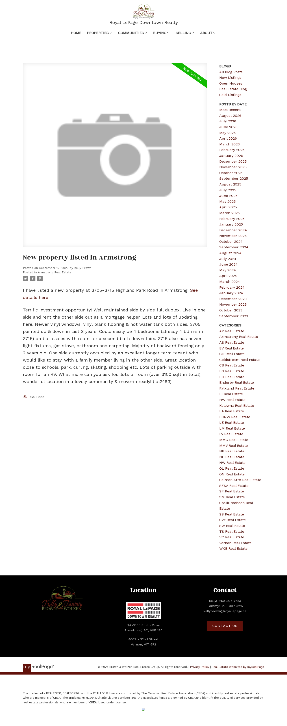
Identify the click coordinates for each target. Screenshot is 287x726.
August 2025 (230, 184)
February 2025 (231, 219)
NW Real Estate (232, 462)
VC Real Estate (231, 537)
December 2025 (233, 161)
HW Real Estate (232, 400)
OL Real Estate (231, 468)
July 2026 (227, 121)
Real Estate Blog (233, 89)
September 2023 (233, 316)
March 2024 (229, 281)
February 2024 (232, 287)
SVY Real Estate (232, 520)
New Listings (230, 77)
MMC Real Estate (233, 440)
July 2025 (227, 190)
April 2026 (228, 138)
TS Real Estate (231, 531)
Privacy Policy (199, 667)
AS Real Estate (231, 342)
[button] (225, 626)
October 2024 (231, 241)
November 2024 (233, 236)
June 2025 (228, 196)
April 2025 (228, 207)
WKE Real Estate (233, 548)
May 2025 (227, 201)
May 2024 (227, 270)
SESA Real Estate (233, 485)
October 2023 (230, 310)
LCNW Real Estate (234, 417)
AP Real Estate (231, 331)
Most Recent (230, 110)
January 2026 (231, 155)
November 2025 (233, 167)
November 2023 (233, 304)
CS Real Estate (231, 365)
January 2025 (231, 224)
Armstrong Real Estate (54, 272)
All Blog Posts (231, 72)
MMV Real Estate (233, 445)
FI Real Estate (231, 394)
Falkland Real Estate (236, 388)
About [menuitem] (206, 33)
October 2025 (230, 173)
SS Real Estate (231, 514)
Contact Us (225, 626)
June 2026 (228, 127)
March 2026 (229, 144)
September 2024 (233, 247)
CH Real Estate (232, 354)
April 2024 (228, 276)
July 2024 (227, 259)
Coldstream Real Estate (239, 360)
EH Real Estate (231, 377)
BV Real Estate (231, 348)
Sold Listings (230, 95)
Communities (131, 33)
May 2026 (227, 133)
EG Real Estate (231, 371)
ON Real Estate (232, 474)
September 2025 (233, 178)
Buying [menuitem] (159, 33)
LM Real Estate (232, 428)
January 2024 (231, 293)
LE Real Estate (231, 422)
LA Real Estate (231, 411)
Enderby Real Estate (236, 382)
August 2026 (230, 115)
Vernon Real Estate (235, 543)
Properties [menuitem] (98, 33)
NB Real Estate (231, 451)
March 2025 (229, 213)
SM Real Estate (232, 497)
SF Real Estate (231, 491)
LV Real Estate (231, 434)
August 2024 (230, 253)
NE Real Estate (231, 457)
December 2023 (233, 299)
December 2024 (233, 230)
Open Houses (230, 83)
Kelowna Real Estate (236, 405)
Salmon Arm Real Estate (240, 480)
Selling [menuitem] (183, 33)
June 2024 (228, 264)
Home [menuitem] (76, 33)
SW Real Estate (232, 526)
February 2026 (231, 150)
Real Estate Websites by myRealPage (238, 667)
